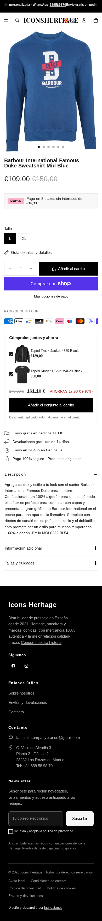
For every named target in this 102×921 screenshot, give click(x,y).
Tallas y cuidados (20, 563)
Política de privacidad (24, 888)
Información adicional (23, 548)
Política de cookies (61, 888)
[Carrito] (95, 20)
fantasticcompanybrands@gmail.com (48, 737)
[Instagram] (26, 666)
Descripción (15, 474)
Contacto (16, 712)
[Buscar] (17, 20)
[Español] (66, 20)
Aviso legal (16, 881)
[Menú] (6, 20)
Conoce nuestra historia (41, 642)
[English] (73, 20)
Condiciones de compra (48, 881)
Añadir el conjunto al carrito (51, 405)
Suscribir (79, 818)
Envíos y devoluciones (27, 702)
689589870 (58, 4)
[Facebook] (13, 666)
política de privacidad (58, 831)
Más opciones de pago (51, 296)
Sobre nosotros (21, 693)
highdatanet (53, 908)
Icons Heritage (32, 604)
